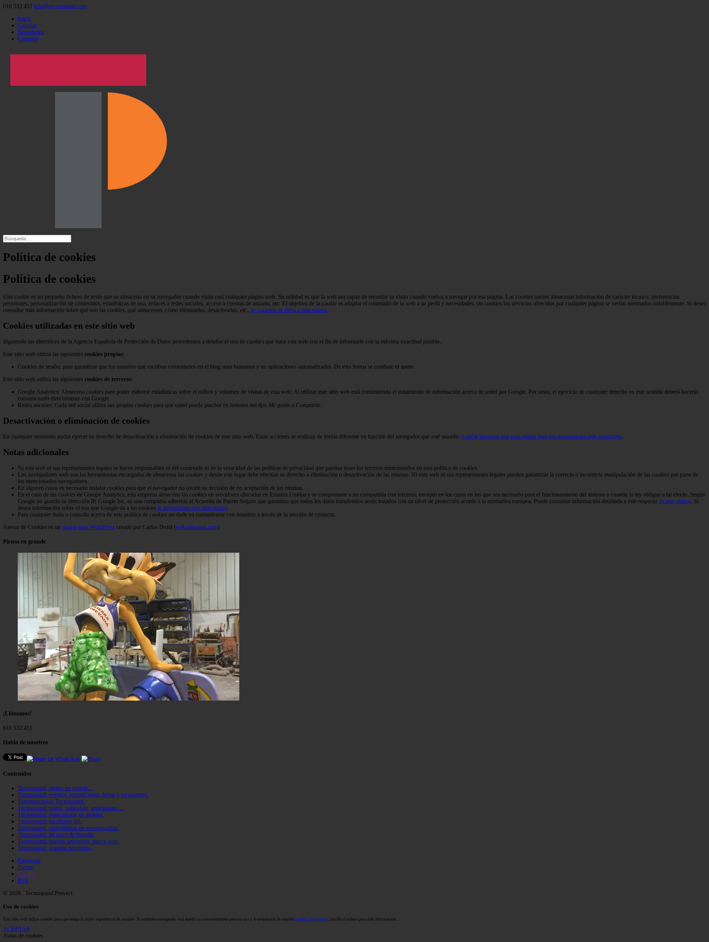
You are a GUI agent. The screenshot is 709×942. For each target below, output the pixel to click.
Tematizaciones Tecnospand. (51, 801)
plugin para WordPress (88, 527)
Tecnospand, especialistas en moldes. (61, 814)
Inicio (24, 19)
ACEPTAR (16, 929)
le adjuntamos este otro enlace (192, 508)
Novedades (31, 32)
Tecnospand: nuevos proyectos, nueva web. (68, 841)
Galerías (27, 25)
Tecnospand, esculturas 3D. (50, 821)
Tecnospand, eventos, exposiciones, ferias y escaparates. (83, 795)
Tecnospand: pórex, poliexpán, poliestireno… (71, 808)
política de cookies (312, 919)
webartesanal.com (197, 527)
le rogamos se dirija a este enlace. (289, 310)
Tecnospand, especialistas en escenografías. (68, 828)
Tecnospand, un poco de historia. (56, 834)
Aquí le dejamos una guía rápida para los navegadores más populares (541, 436)
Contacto (28, 38)
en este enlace (675, 501)
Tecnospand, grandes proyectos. (55, 848)
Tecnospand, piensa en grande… (56, 788)
